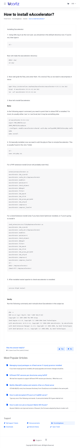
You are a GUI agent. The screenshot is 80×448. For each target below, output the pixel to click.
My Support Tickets (12, 423)
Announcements (34, 423)
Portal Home (7, 18)
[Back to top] (46, 440)
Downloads (9, 427)
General (25, 18)
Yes (62, 349)
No (71, 349)
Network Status (34, 427)
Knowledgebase (17, 18)
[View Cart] (69, 3)
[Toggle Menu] (4, 3)
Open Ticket (56, 427)
